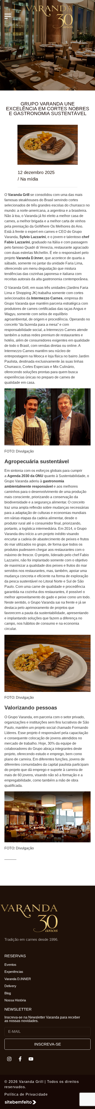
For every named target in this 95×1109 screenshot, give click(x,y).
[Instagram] (9, 1059)
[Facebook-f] (20, 1059)
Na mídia (29, 179)
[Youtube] (31, 1059)
